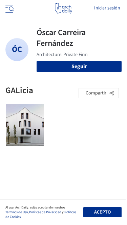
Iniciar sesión (107, 8)
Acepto (102, 212)
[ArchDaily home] (63, 8)
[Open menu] (9, 8)
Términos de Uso (16, 212)
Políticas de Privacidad (45, 212)
